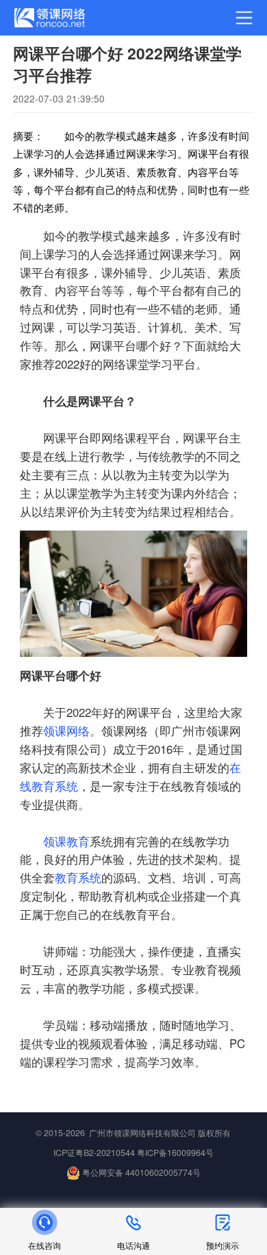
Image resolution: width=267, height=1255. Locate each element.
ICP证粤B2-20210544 (94, 1152)
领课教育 (66, 841)
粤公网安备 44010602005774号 (140, 1172)
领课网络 (66, 730)
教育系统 (78, 877)
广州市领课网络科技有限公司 (142, 1133)
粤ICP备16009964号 (175, 1152)
